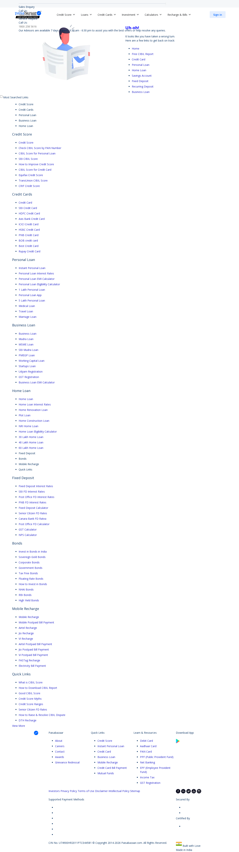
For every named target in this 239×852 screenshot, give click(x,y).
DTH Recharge (27, 720)
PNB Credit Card (28, 235)
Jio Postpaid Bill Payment (34, 649)
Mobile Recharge (29, 617)
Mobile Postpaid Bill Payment (36, 622)
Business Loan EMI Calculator (37, 382)
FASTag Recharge (29, 660)
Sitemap (135, 791)
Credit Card (138, 59)
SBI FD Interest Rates (32, 491)
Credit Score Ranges (31, 704)
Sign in (217, 14)
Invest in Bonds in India (33, 551)
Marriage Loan (27, 317)
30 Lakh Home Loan (31, 437)
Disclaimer (101, 791)
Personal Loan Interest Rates (36, 273)
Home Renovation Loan (33, 410)
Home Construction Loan (34, 420)
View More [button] (18, 726)
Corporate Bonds (29, 562)
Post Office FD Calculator (34, 524)
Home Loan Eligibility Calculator (38, 431)
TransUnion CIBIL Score (33, 180)
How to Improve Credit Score (36, 164)
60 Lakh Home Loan (31, 448)
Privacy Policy (68, 791)
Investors (54, 791)
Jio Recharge (26, 633)
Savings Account (142, 75)
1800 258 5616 (28, 26)
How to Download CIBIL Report (38, 688)
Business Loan (141, 92)
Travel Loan (26, 311)
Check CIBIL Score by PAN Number (40, 148)
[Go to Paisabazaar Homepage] (28, 14)
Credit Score (26, 142)
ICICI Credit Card (28, 224)
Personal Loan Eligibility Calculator (39, 284)
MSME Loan (26, 344)
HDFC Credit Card (29, 213)
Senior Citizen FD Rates (33, 513)
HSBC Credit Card (29, 229)
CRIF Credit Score (29, 186)
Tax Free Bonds (28, 573)
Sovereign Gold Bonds (32, 557)
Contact (60, 751)
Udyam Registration (31, 371)
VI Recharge (26, 638)
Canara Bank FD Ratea (32, 518)
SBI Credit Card (28, 208)
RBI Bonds (25, 595)
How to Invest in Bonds (33, 584)
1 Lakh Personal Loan (32, 289)
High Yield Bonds (29, 600)
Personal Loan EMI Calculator (37, 279)
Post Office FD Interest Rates (36, 497)
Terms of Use (86, 791)
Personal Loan (140, 65)
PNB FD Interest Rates (32, 502)
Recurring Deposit (142, 86)
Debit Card (146, 740)
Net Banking (147, 762)
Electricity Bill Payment (32, 666)
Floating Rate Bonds (31, 578)
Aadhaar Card (148, 746)
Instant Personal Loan (32, 268)
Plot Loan (24, 415)
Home (135, 48)
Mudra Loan (26, 339)
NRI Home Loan (28, 426)
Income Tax (147, 777)
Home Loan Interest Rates (35, 404)
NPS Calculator (28, 535)
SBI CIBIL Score (28, 159)
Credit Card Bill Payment (112, 768)
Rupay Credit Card (29, 251)
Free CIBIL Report (142, 54)
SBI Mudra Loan (28, 350)
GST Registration (29, 377)
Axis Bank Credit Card (32, 219)
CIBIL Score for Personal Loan (37, 153)
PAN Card (146, 751)
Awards (59, 757)
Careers (59, 746)
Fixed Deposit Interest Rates (36, 486)
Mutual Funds (105, 773)
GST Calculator (28, 529)
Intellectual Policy (118, 791)
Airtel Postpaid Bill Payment (35, 644)
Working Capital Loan (31, 360)
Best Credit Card (28, 246)
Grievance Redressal (67, 762)
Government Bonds (30, 568)
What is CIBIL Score (31, 682)
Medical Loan (27, 306)
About (58, 740)
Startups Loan (27, 366)
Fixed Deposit (140, 81)
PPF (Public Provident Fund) (156, 757)
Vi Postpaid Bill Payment (33, 655)
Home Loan (139, 70)
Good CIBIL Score (29, 693)
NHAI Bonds (26, 589)
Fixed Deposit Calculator (33, 508)
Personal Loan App (30, 295)
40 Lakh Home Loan (31, 442)
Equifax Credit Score (31, 175)
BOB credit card (28, 240)
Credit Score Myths (30, 698)
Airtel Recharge (28, 628)
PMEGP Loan (27, 355)
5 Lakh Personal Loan (32, 300)
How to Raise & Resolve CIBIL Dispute (42, 715)
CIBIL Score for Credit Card (35, 169)
